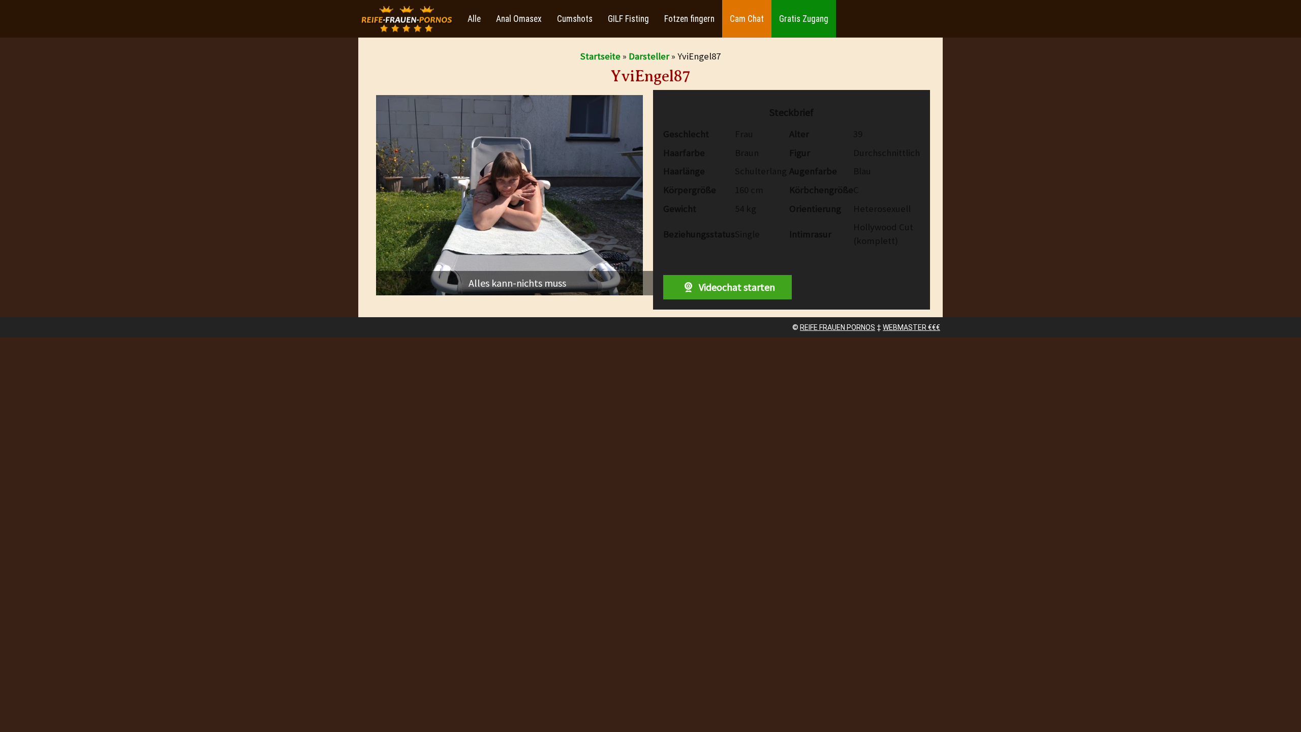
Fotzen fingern (689, 19)
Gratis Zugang (803, 19)
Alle (474, 19)
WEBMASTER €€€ (911, 327)
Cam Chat (747, 19)
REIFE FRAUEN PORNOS (837, 327)
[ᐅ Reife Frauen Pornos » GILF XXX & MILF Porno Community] (406, 19)
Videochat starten (736, 287)
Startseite (600, 56)
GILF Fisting (628, 19)
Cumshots (575, 19)
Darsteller (649, 56)
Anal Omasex (519, 19)
